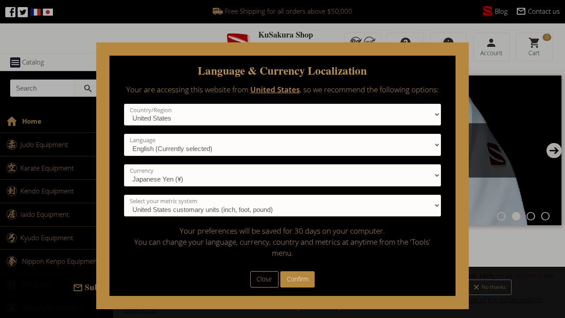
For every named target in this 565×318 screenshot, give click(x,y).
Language (142, 140)
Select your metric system (163, 201)
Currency (142, 170)
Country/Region (151, 110)
